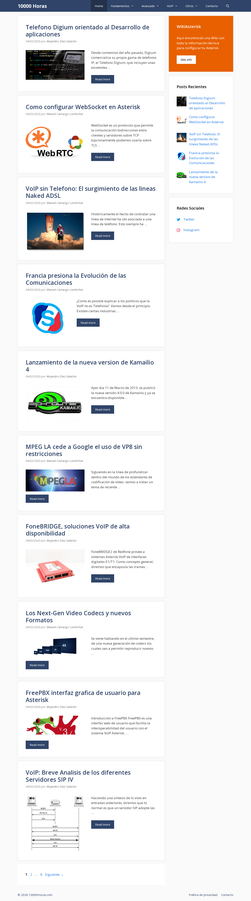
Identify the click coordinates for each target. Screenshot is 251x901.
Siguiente (54, 874)
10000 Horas (32, 6)
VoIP (170, 6)
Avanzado (148, 6)
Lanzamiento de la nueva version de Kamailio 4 (90, 365)
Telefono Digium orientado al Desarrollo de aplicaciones (87, 30)
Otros (190, 6)
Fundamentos (120, 6)
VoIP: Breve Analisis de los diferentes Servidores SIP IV (78, 775)
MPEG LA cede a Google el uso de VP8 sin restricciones (84, 450)
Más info (186, 60)
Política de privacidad (203, 895)
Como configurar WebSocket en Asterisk (83, 107)
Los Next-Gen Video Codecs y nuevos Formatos (78, 616)
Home (99, 6)
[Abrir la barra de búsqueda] (227, 6)
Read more (102, 79)
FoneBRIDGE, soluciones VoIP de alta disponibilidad (78, 529)
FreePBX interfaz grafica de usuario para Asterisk (83, 696)
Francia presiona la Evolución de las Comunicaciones (76, 279)
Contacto (212, 6)
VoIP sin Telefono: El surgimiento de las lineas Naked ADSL (91, 192)
